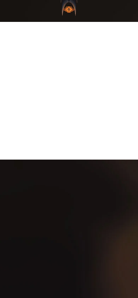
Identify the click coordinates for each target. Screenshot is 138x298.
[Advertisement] (69, 91)
